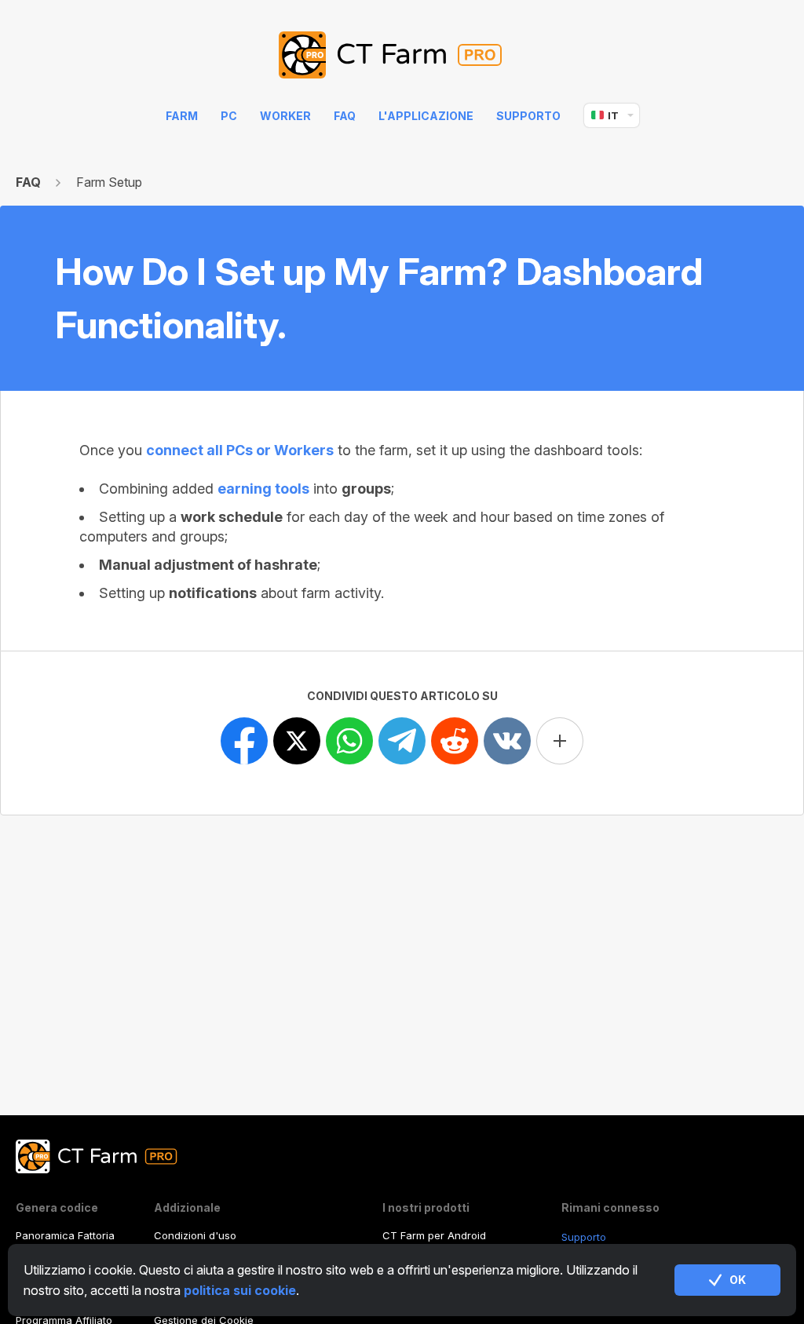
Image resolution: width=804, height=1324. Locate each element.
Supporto (528, 115)
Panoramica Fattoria (65, 1235)
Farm (182, 115)
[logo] (402, 55)
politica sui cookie (240, 1290)
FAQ (345, 115)
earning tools (263, 488)
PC (229, 115)
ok (737, 1279)
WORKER (285, 115)
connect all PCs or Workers (240, 450)
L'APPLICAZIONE (425, 115)
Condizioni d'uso (195, 1235)
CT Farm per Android (434, 1235)
